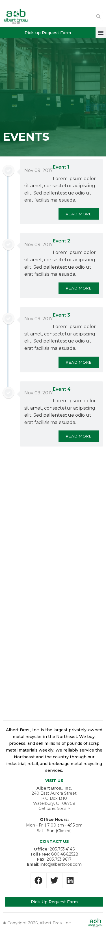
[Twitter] (54, 880)
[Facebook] (38, 880)
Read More (79, 214)
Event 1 (61, 167)
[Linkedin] (70, 880)
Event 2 (61, 241)
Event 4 (62, 389)
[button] (100, 32)
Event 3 (61, 315)
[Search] (98, 16)
